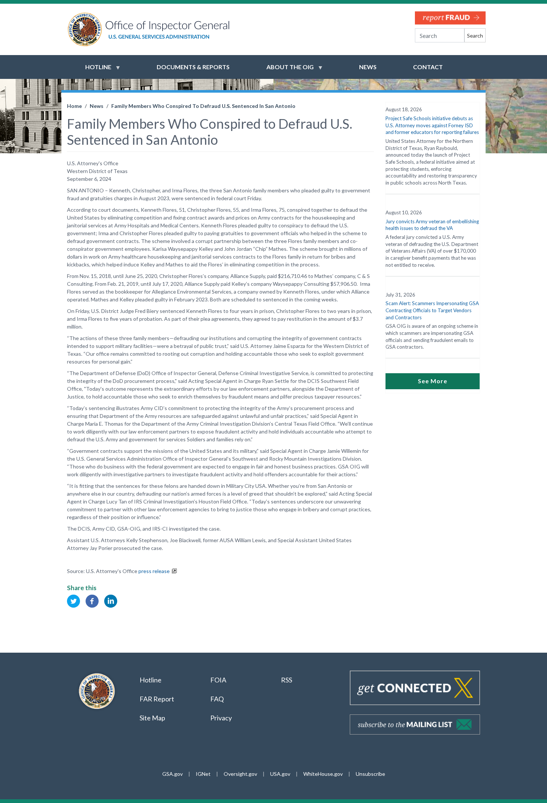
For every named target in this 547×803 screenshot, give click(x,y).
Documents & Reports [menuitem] (193, 66)
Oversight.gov (240, 774)
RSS (287, 680)
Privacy (221, 718)
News (96, 106)
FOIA (218, 680)
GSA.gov (172, 774)
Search (475, 35)
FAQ (217, 699)
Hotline (150, 680)
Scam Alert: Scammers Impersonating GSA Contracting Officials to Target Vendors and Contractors (432, 310)
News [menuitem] (368, 66)
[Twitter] (73, 600)
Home (74, 106)
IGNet (203, 774)
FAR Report (157, 699)
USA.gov (280, 774)
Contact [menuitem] (428, 66)
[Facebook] (92, 600)
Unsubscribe (370, 774)
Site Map (152, 718)
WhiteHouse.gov (323, 774)
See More (432, 380)
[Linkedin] (110, 600)
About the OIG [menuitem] (285, 70)
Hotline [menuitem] (93, 70)
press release (154, 571)
